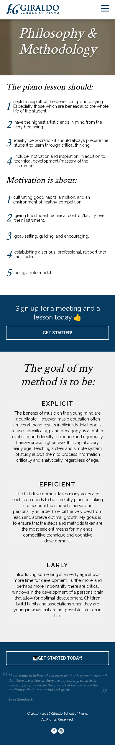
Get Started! (57, 332)
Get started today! (57, 658)
